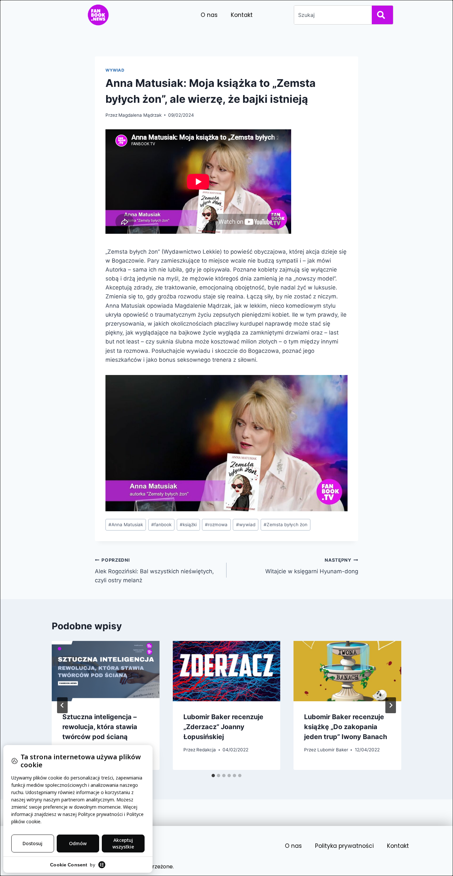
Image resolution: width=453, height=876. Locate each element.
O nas (209, 15)
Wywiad (115, 70)
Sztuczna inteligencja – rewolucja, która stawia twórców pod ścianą (99, 727)
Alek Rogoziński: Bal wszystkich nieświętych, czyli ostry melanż (154, 570)
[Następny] (390, 705)
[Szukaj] (382, 15)
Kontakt (242, 15)
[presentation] (106, 671)
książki (188, 524)
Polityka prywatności (344, 846)
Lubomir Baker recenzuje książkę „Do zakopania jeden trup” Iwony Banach (345, 727)
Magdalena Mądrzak (140, 115)
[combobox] (331, 15)
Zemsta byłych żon (285, 524)
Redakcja (206, 749)
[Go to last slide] (62, 705)
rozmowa (216, 524)
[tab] (213, 775)
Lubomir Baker (332, 749)
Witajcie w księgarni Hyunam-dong (311, 566)
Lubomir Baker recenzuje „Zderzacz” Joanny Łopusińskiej (223, 727)
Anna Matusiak (125, 524)
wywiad (245, 524)
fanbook (161, 524)
